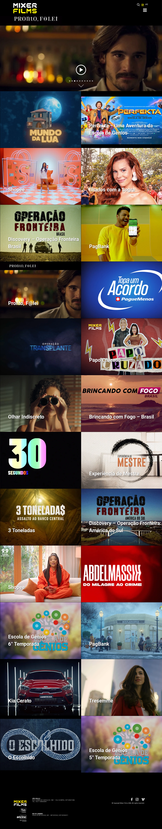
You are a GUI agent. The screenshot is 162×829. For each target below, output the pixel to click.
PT (147, 5)
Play (81, 70)
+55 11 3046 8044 (40, 801)
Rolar (81, 85)
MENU (145, 10)
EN (142, 5)
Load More (81, 782)
